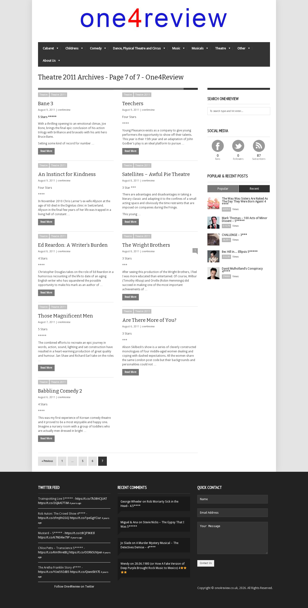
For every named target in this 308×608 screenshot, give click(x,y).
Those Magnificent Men (65, 316)
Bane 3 (45, 103)
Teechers (132, 103)
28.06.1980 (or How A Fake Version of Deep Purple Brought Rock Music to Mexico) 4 (153, 566)
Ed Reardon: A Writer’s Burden (73, 245)
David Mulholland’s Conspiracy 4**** (242, 270)
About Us (47, 62)
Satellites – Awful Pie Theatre (156, 174)
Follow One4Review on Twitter (74, 586)
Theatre (218, 49)
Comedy (93, 49)
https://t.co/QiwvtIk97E (85, 572)
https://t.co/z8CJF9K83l (80, 533)
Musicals (195, 49)
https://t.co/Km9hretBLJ (53, 552)
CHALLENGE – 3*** (234, 235)
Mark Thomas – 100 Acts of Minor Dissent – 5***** (244, 219)
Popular (223, 188)
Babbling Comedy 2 (60, 391)
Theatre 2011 (58, 94)
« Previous (47, 461)
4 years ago (75, 503)
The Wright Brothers (146, 245)
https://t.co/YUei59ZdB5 (53, 572)
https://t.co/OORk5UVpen (85, 552)
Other (239, 49)
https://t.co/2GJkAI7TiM (53, 503)
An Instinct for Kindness (67, 174)
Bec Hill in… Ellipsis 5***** (240, 251)
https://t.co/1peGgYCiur (85, 518)
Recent (254, 188)
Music (173, 49)
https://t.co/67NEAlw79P (54, 537)
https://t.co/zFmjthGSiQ (53, 518)
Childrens (69, 49)
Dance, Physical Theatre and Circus (134, 49)
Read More (46, 151)
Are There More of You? (149, 320)
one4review (64, 110)
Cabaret (46, 49)
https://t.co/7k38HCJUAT (91, 498)
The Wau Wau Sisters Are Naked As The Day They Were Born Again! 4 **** (245, 201)
